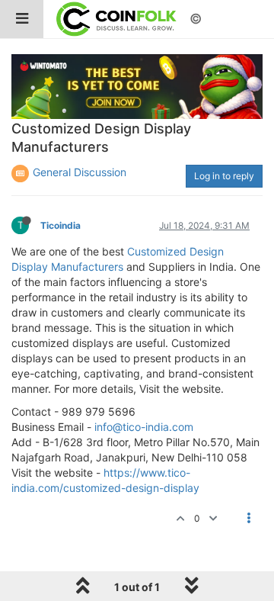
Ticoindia (60, 225)
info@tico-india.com (143, 426)
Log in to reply (224, 176)
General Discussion (79, 172)
